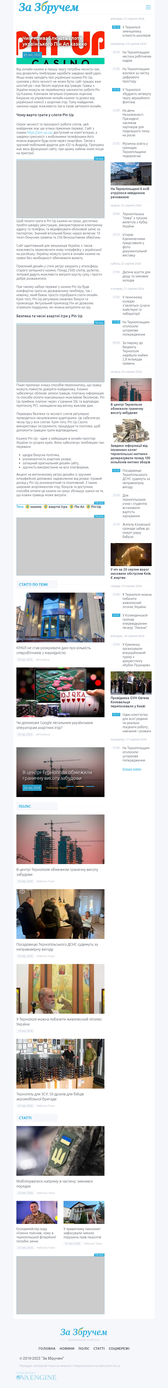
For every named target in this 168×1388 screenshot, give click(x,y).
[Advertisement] (60, 189)
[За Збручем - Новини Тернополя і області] (49, 7)
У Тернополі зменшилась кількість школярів (137, 31)
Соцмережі (119, 1348)
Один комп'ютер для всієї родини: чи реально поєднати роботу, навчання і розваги (137, 723)
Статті (99, 1348)
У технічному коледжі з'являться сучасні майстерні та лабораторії (136, 305)
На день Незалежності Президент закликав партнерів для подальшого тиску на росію (136, 123)
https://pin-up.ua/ (40, 132)
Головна (47, 1348)
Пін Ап (79, 507)
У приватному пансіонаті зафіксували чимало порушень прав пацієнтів (82, 1233)
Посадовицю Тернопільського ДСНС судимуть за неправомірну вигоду (136, 479)
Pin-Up (96, 507)
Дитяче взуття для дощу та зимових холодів (136, 276)
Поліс (83, 1348)
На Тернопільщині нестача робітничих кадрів (137, 56)
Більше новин (132, 769)
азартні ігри (58, 507)
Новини (67, 1348)
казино (36, 507)
